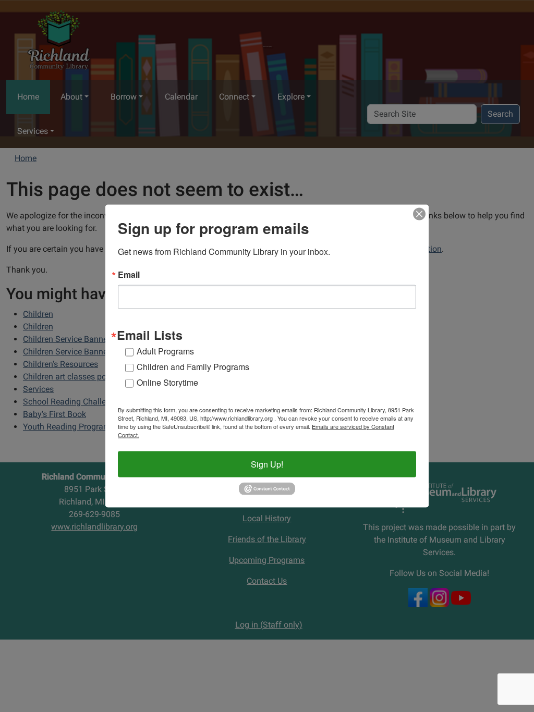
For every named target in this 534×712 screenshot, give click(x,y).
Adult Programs (165, 351)
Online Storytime (167, 382)
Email (129, 275)
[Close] (419, 214)
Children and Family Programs (193, 367)
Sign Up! (267, 464)
